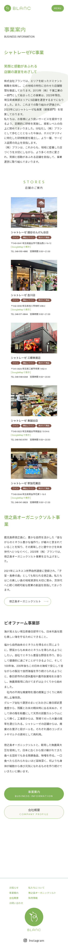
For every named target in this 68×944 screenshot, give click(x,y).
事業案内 (13, 893)
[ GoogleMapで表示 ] (21, 247)
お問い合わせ (16, 903)
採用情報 (33, 898)
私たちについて (36, 887)
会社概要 (13, 898)
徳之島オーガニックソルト (25, 601)
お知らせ (13, 887)
